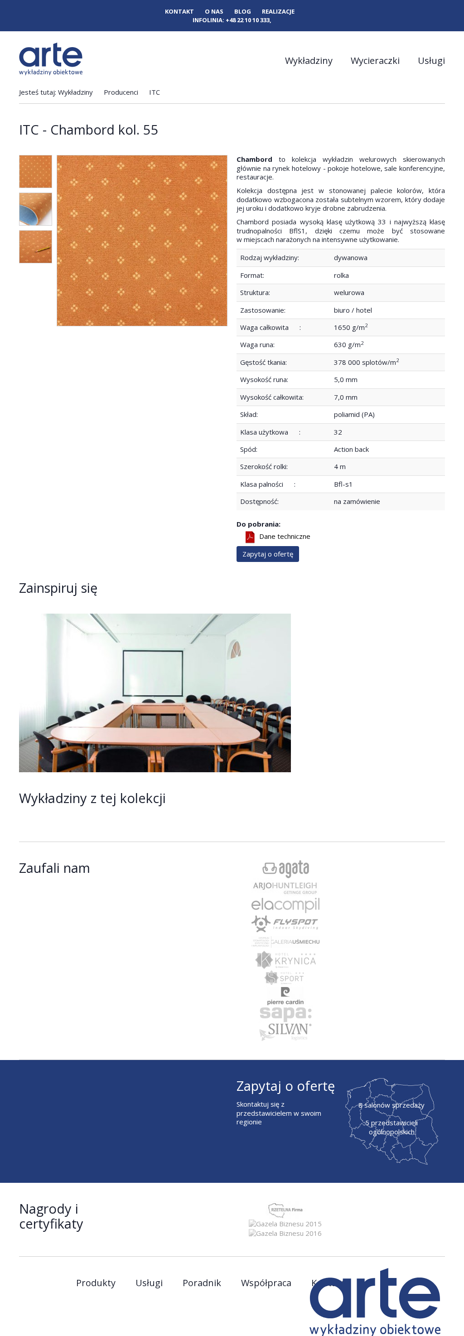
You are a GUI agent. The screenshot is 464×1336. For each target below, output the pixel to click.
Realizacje (278, 11)
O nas (214, 11)
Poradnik (202, 1283)
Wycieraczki (375, 60)
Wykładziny (309, 60)
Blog (242, 11)
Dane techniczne (284, 536)
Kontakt (179, 11)
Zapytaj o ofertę (267, 553)
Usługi (431, 60)
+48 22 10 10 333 (248, 20)
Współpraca (266, 1283)
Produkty (96, 1283)
